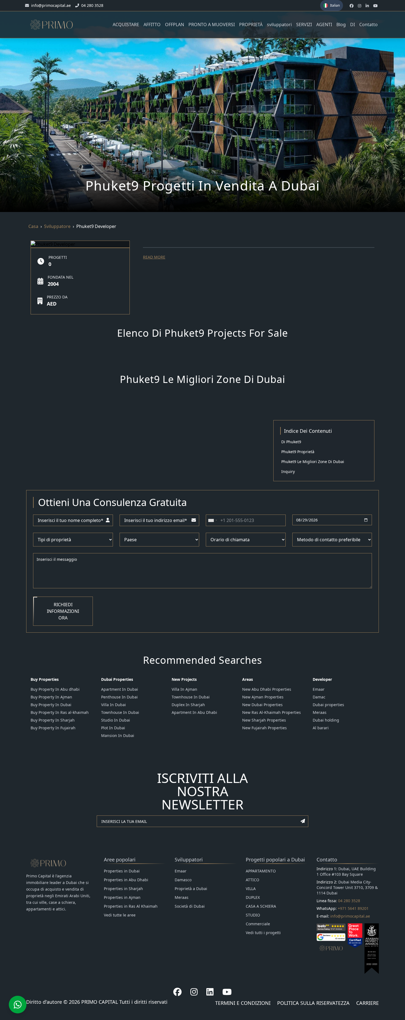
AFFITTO (152, 24)
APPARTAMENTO (261, 871)
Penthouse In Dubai (119, 697)
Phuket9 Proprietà (297, 451)
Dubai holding (326, 720)
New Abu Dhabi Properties (266, 689)
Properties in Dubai (122, 871)
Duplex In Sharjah (188, 704)
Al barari (321, 727)
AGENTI (324, 24)
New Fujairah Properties (264, 727)
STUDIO (253, 915)
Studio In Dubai (115, 720)
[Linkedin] (210, 992)
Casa (33, 226)
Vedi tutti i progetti (263, 932)
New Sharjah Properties (264, 720)
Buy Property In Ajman (51, 697)
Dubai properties (328, 704)
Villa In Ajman (184, 689)
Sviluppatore (57, 226)
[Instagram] (194, 992)
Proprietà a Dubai (191, 888)
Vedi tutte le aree (120, 915)
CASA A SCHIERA (261, 906)
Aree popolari (120, 859)
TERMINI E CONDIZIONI (243, 1003)
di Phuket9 (291, 441)
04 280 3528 (349, 900)
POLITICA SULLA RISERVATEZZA (313, 1003)
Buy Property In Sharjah (53, 720)
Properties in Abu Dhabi (126, 879)
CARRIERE (367, 1003)
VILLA (251, 888)
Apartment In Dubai (119, 689)
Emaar (319, 689)
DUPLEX (253, 897)
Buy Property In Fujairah (53, 727)
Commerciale (258, 923)
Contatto (368, 24)
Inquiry (288, 471)
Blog (341, 24)
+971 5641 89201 (353, 908)
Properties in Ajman (122, 897)
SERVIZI (304, 24)
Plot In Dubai (113, 727)
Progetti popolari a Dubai (275, 859)
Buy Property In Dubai (51, 704)
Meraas (319, 712)
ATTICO (252, 879)
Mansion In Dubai (117, 735)
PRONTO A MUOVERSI (211, 24)
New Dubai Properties (262, 704)
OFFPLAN (174, 24)
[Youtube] (227, 992)
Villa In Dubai (113, 704)
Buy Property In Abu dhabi (55, 689)
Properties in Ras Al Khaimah (131, 906)
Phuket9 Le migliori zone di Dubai (312, 461)
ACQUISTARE (126, 24)
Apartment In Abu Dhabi (194, 712)
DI (352, 24)
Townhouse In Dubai (120, 712)
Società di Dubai (190, 906)
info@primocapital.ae (350, 916)
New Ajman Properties (263, 697)
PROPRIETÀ (251, 24)
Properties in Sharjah (123, 888)
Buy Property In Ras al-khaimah (60, 712)
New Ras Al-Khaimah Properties (271, 712)
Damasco (183, 879)
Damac (319, 697)
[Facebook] (177, 992)
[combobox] (212, 520)
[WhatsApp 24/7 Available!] (17, 1004)
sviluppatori (279, 24)
